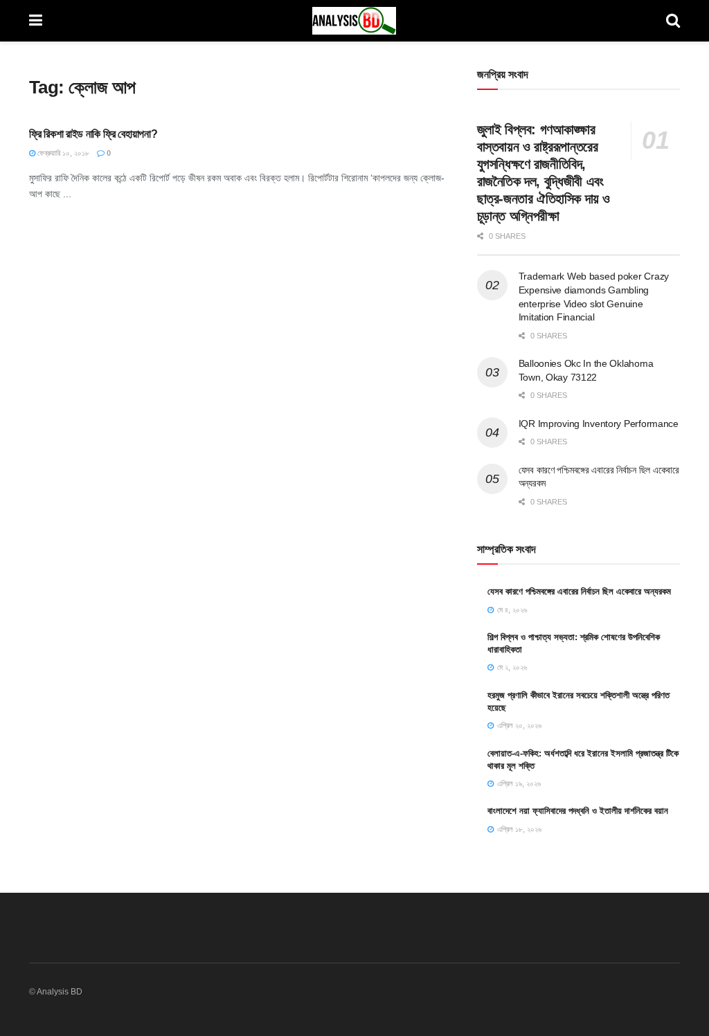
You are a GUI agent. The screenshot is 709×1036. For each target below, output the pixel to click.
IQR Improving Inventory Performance (599, 423)
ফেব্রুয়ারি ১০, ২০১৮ (62, 153)
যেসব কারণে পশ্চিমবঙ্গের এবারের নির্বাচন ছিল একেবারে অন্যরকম (579, 591)
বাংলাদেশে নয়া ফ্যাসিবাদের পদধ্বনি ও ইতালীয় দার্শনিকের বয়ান (577, 811)
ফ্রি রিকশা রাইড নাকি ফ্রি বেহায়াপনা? (93, 134)
